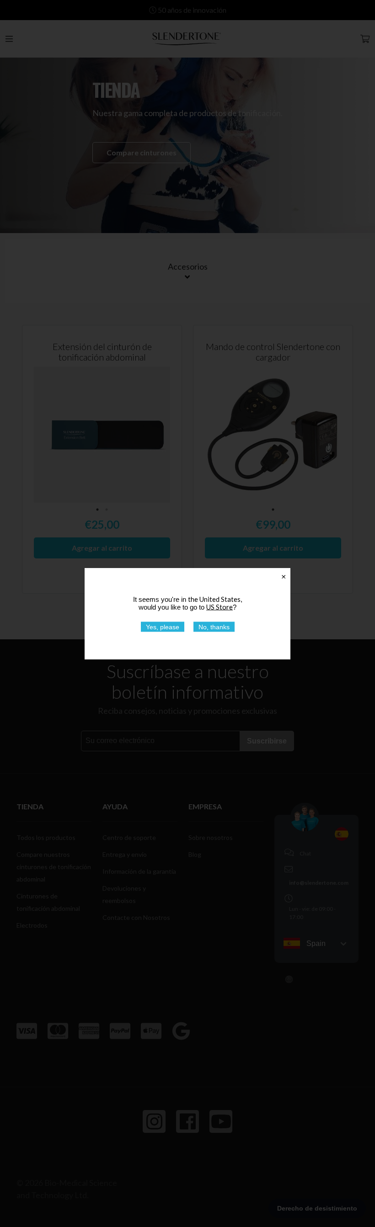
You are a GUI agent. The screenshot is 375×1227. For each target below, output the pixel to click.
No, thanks (214, 626)
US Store (219, 606)
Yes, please (162, 626)
